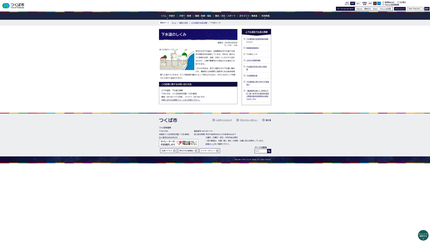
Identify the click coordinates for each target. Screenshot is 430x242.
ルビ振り (403, 2)
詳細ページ (210, 144)
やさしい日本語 (385, 9)
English (359, 9)
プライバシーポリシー (249, 120)
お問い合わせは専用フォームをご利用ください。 (181, 100)
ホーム (174, 23)
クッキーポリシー (208, 151)
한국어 (375, 9)
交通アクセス (166, 151)
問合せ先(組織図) (186, 151)
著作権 (268, 120)
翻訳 (427, 9)
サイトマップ (400, 9)
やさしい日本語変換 (392, 4)
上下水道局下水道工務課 (199, 23)
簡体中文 (367, 9)
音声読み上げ (389, 2)
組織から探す (183, 23)
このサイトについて (224, 120)
